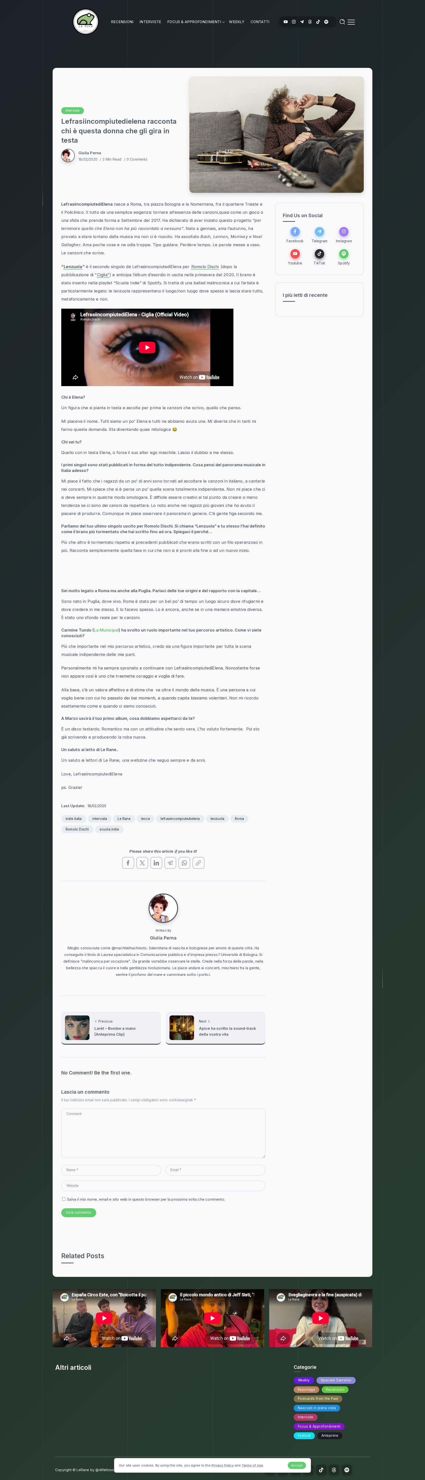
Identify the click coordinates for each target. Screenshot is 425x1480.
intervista (99, 819)
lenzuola (218, 819)
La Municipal (106, 630)
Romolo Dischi (205, 266)
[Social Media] (286, 22)
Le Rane (124, 819)
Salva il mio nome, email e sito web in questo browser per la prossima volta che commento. (146, 1199)
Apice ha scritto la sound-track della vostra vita (227, 1031)
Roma (239, 819)
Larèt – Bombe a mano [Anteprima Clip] (115, 1031)
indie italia (74, 819)
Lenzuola (73, 266)
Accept (297, 1465)
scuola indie (109, 829)
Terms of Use (252, 1465)
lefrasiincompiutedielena (180, 819)
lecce (145, 819)
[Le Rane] (86, 21)
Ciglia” (103, 274)
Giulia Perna (89, 153)
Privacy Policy (223, 1465)
